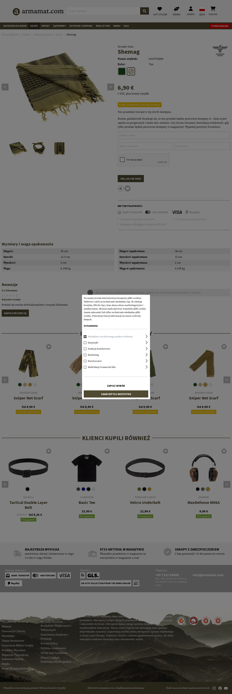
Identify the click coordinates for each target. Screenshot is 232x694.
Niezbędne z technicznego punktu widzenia (110, 336)
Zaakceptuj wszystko (116, 394)
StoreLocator (95, 361)
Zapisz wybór (116, 385)
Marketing (93, 354)
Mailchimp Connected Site (102, 367)
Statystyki (93, 342)
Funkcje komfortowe (99, 348)
